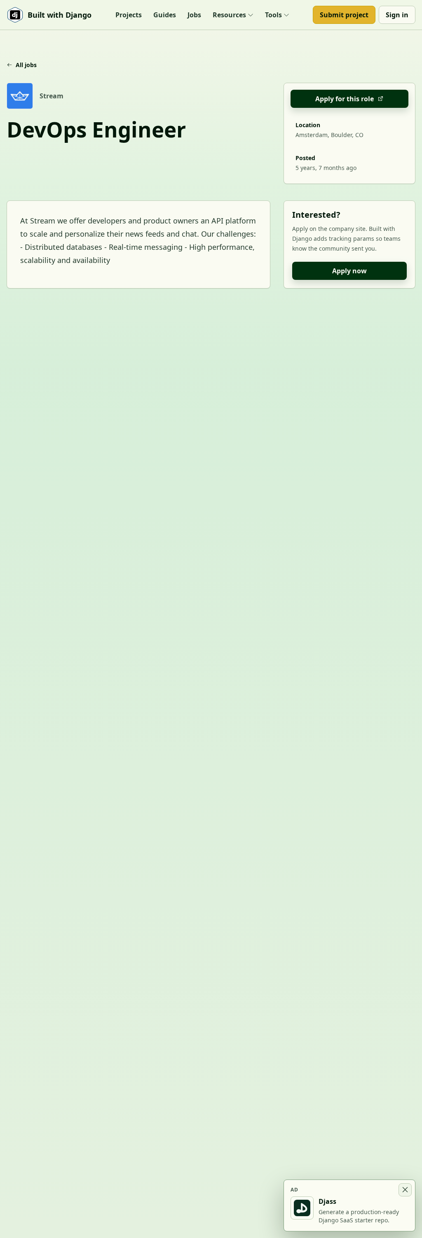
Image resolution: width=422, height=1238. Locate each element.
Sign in (397, 14)
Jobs (194, 14)
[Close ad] (405, 1189)
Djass (327, 1201)
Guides (164, 14)
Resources (229, 14)
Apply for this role (344, 98)
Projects (128, 14)
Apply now (349, 270)
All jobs (26, 65)
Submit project (344, 14)
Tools (273, 14)
